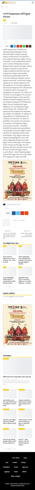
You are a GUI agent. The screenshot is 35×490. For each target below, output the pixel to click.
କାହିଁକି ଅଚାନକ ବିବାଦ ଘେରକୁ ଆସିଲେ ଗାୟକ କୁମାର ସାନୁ (17, 377)
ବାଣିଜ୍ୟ (23, 462)
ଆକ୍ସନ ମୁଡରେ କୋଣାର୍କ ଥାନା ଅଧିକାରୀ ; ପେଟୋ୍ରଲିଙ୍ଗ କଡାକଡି (26, 235)
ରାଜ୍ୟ (4, 20)
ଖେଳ (7, 462)
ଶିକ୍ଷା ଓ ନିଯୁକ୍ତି (15, 476)
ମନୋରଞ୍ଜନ (6, 358)
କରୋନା (16, 471)
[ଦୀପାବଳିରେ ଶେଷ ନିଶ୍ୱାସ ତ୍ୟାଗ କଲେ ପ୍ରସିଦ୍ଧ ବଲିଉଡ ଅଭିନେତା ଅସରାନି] (9, 413)
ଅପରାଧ (16, 467)
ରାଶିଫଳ (24, 471)
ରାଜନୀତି (15, 462)
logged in (11, 296)
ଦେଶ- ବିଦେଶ (21, 389)
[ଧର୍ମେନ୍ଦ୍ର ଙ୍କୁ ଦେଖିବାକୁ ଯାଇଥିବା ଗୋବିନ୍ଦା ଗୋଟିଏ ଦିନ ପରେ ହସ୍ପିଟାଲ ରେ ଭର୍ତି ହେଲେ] (9, 433)
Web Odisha (21, 485)
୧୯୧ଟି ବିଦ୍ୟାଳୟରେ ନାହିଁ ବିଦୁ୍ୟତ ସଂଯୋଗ (13, 204)
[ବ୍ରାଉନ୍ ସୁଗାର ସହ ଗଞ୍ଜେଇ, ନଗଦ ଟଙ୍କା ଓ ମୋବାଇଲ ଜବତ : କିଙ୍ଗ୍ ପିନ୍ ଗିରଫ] (9, 250)
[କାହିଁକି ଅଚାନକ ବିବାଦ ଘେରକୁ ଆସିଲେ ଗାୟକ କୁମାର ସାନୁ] (17, 366)
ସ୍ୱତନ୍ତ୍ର (25, 467)
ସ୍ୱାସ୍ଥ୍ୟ (7, 471)
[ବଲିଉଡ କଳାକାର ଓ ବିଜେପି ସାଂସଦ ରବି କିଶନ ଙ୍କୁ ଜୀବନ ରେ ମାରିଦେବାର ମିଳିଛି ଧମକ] (25, 413)
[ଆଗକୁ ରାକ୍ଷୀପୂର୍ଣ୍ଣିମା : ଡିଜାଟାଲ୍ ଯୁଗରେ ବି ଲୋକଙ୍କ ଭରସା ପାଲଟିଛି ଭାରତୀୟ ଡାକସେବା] (9, 271)
